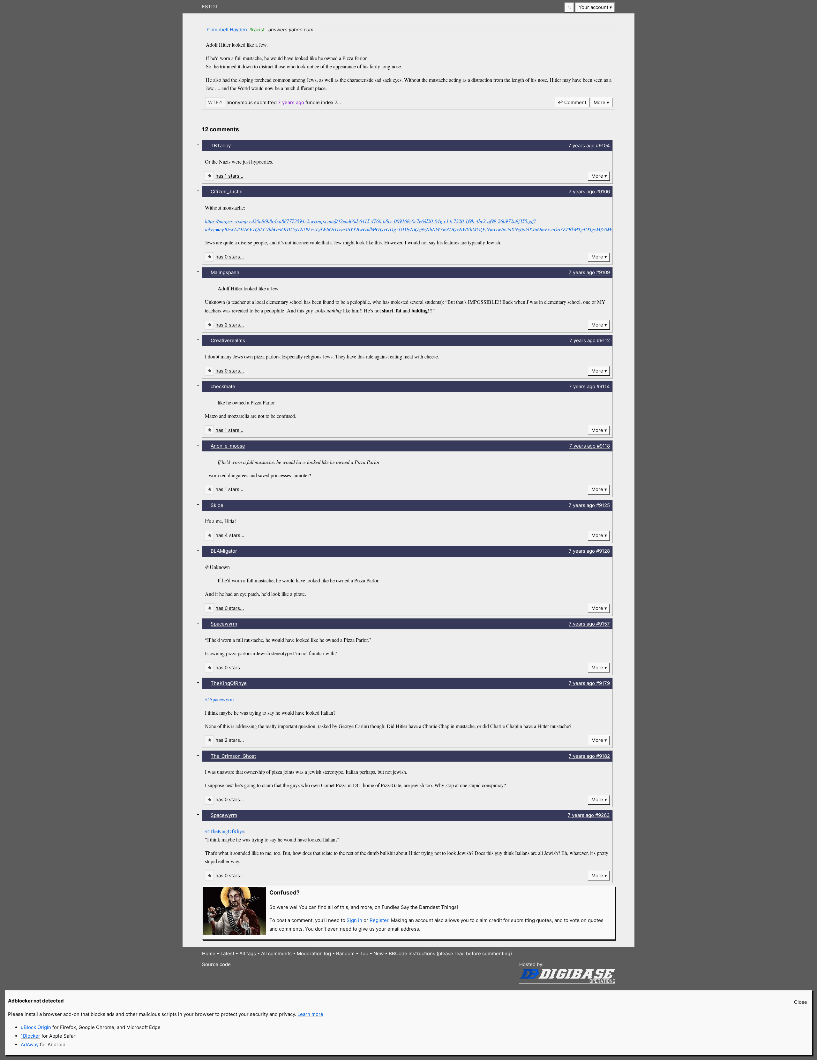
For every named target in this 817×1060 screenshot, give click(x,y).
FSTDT (210, 7)
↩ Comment (572, 102)
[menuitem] (595, 7)
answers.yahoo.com (290, 30)
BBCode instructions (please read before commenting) (450, 953)
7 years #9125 (589, 505)
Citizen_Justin (227, 191)
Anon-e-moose (228, 446)
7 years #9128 (589, 551)
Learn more (310, 1014)
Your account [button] (593, 7)
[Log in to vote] (215, 102)
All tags (247, 953)
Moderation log (314, 953)
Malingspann (225, 272)
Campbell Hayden (227, 30)
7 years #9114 (589, 386)
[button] (569, 7)
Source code (216, 964)
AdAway (30, 1044)
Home (208, 953)
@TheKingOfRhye (224, 831)
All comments (276, 953)
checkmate (223, 386)
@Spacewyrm (219, 699)
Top (364, 953)
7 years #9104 (589, 145)
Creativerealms (228, 340)
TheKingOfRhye (229, 683)
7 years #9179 (589, 683)
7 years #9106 (589, 191)
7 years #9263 (589, 815)
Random (345, 953)
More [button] (599, 102)
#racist (257, 30)
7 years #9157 (589, 624)
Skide (217, 505)
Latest (227, 953)
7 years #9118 (589, 446)
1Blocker (30, 1036)
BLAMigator (224, 551)
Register (379, 920)
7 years (291, 102)
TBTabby (221, 145)
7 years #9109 (589, 272)
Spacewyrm (224, 624)
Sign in (354, 920)
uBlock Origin (36, 1027)
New (378, 953)
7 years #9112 (589, 340)
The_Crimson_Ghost (233, 756)
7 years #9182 (589, 756)
